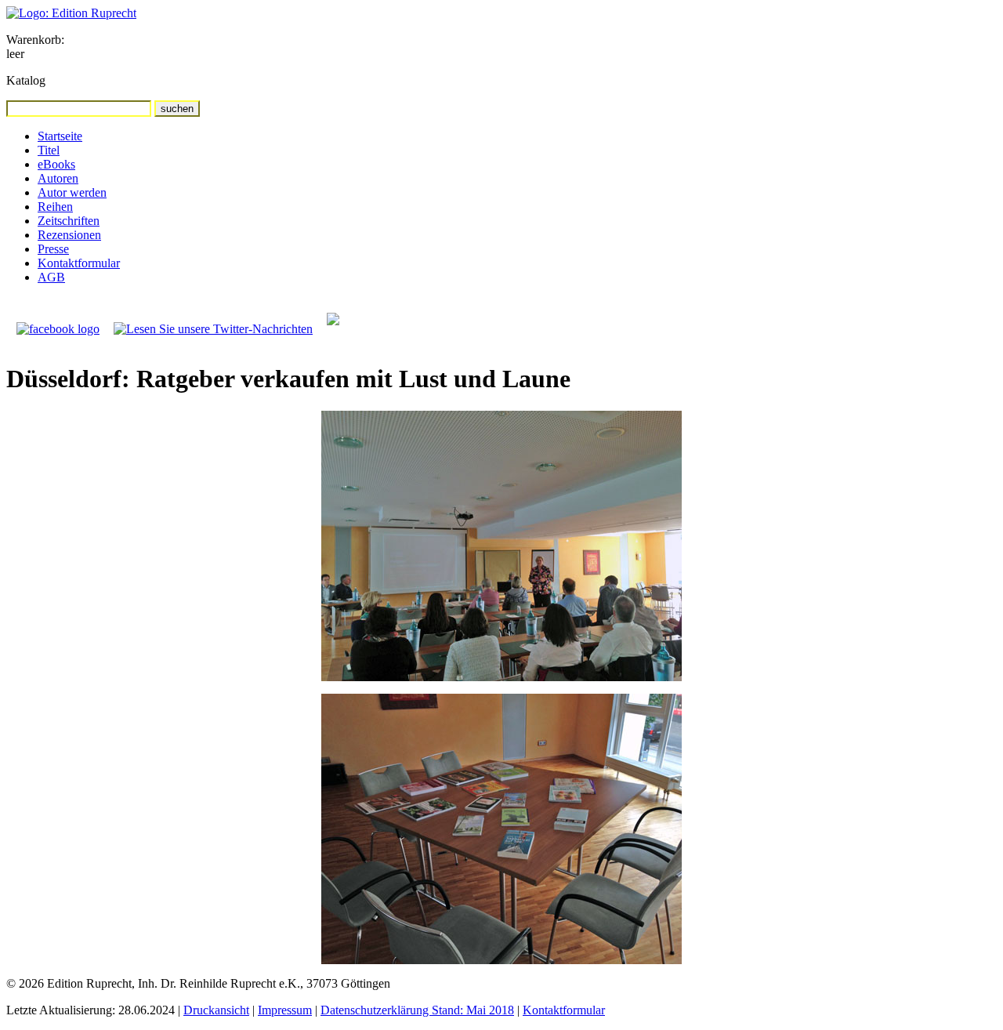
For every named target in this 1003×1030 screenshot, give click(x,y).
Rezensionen (69, 234)
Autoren (58, 178)
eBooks (56, 164)
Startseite (60, 136)
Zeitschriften (69, 220)
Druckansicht (216, 1010)
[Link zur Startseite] (71, 13)
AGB (51, 277)
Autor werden (72, 192)
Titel (49, 150)
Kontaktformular (79, 263)
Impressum (285, 1010)
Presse (53, 249)
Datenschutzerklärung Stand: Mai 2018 (417, 1010)
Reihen (55, 206)
